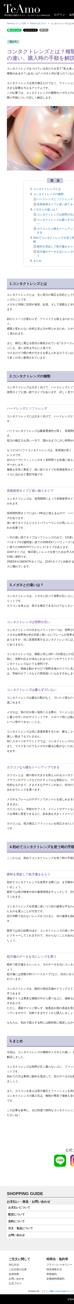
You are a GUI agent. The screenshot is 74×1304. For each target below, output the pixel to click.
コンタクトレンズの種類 (48, 194)
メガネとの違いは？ (45, 209)
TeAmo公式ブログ (38, 23)
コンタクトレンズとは (47, 188)
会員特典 (14, 1274)
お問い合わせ (16, 1278)
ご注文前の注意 (18, 1269)
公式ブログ (15, 1283)
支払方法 (14, 1264)
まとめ (37, 260)
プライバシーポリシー (59, 1264)
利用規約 (51, 1274)
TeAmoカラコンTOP (16, 23)
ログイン (59, 14)
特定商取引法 (54, 1269)
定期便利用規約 (55, 1278)
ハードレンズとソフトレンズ (55, 199)
